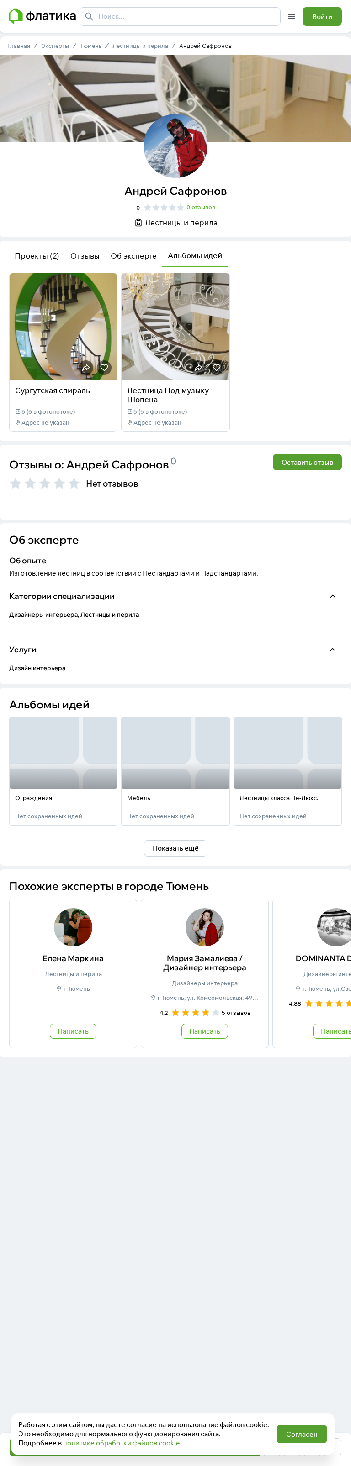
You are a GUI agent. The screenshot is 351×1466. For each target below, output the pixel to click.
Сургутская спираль (52, 390)
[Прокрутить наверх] (334, 1417)
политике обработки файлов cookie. (122, 1443)
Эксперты (55, 45)
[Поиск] (89, 16)
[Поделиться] (86, 367)
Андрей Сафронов (205, 45)
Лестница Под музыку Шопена (168, 394)
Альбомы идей (195, 255)
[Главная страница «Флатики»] (42, 16)
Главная (18, 45)
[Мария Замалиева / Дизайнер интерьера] (204, 973)
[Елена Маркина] (73, 973)
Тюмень (90, 45)
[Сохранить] (104, 367)
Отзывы (85, 255)
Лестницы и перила (140, 45)
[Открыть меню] (291, 16)
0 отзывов (200, 207)
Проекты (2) (37, 255)
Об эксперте (134, 255)
